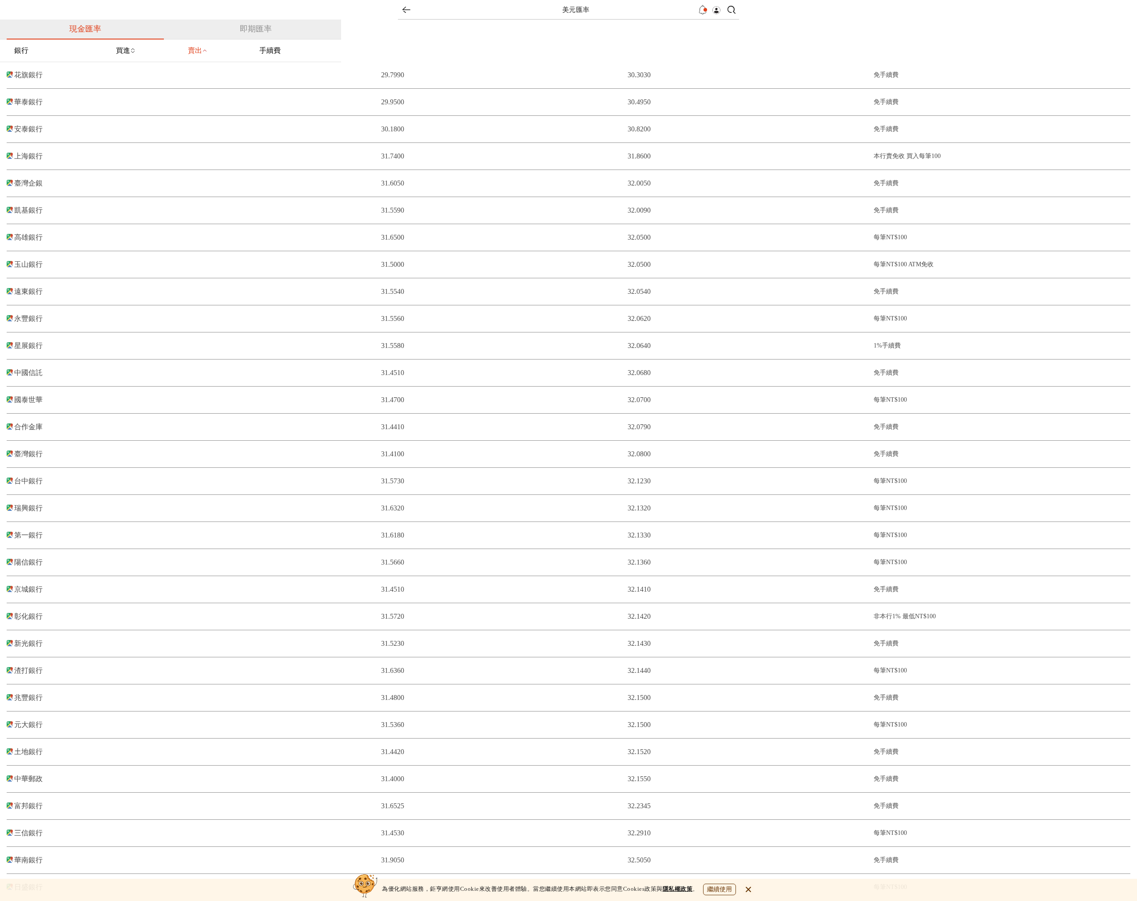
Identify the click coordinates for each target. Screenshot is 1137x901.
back (406, 10)
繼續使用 (719, 889)
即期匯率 (256, 28)
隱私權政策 (678, 888)
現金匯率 (85, 28)
